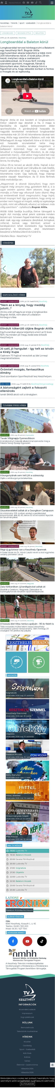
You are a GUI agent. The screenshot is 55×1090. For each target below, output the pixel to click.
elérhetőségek (15, 917)
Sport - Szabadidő (27, 23)
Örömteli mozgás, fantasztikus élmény (22, 371)
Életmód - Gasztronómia (27, 1065)
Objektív (20, 872)
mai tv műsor (14, 845)
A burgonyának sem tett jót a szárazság (22, 475)
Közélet (5, 435)
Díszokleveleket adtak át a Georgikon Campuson (27, 510)
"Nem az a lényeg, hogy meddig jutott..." (22, 306)
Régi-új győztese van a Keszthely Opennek (23, 549)
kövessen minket (16, 933)
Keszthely (22, 38)
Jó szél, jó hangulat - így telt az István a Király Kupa (27, 350)
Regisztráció (15, 3)
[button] (4, 268)
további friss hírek (14, 405)
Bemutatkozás (27, 1027)
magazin (12, 675)
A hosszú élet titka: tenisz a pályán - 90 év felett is (27, 624)
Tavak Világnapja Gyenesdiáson (17, 438)
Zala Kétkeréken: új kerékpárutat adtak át (22, 586)
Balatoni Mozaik (23, 855)
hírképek (8, 243)
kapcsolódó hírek (14, 295)
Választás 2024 (27, 1068)
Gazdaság (27, 1045)
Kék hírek (5, 384)
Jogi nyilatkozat (27, 1017)
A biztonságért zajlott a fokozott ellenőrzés (23, 389)
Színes (27, 1061)
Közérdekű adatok (27, 1009)
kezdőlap (5, 23)
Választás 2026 (27, 1072)
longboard (7, 33)
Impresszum (27, 1013)
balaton (40, 33)
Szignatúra (21, 868)
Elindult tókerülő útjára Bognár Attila (26, 328)
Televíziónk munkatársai (27, 1031)
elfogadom (27, 1084)
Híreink (14, 23)
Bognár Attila (24, 33)
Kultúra (27, 1057)
